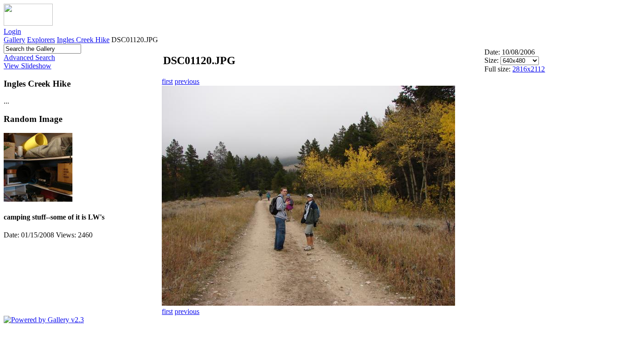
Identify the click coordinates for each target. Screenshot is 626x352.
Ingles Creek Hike (83, 40)
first (167, 81)
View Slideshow (27, 66)
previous (187, 81)
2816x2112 (528, 69)
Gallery (14, 40)
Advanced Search (29, 57)
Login (12, 31)
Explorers (41, 40)
